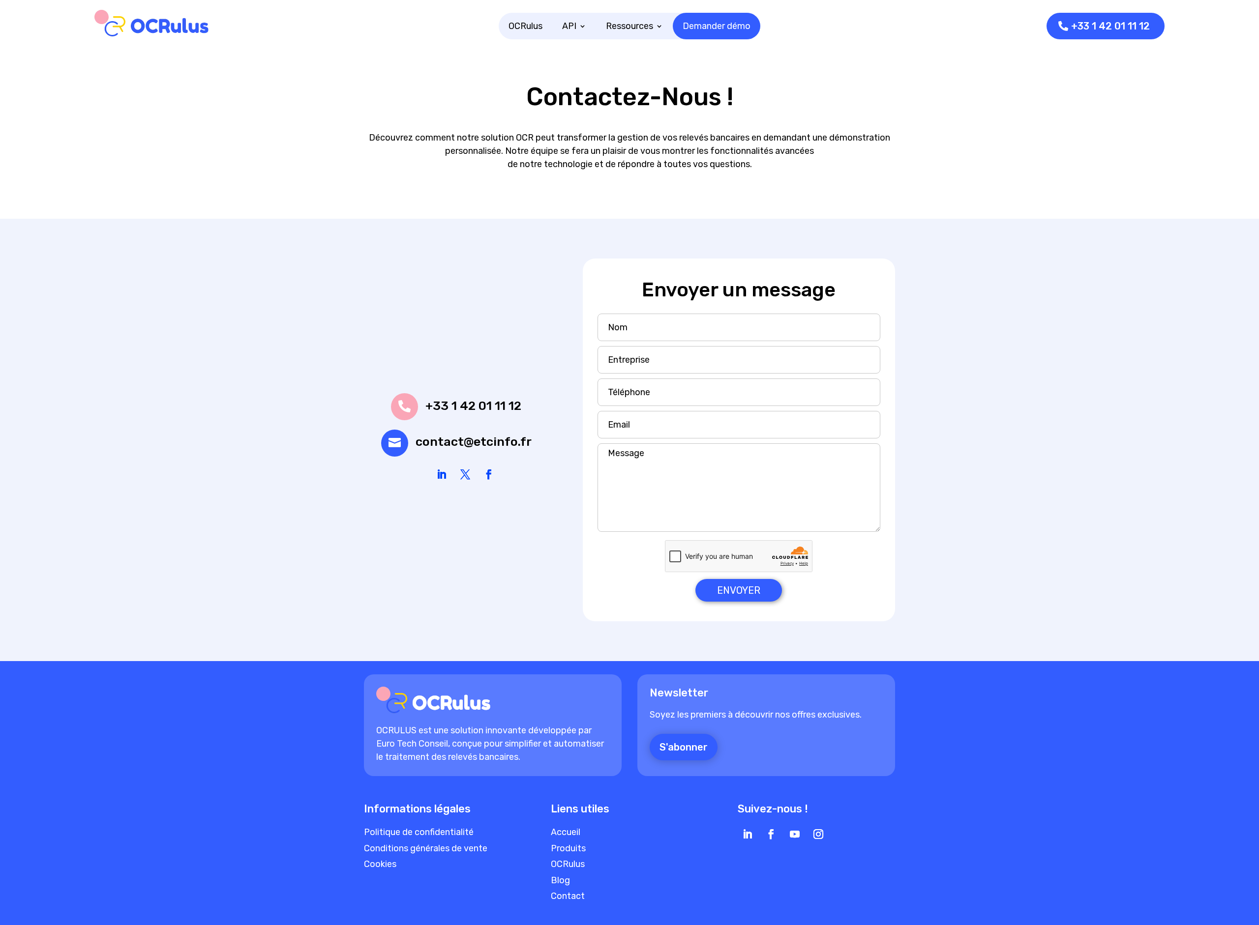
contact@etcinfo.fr (474, 441)
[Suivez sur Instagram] (818, 834)
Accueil (565, 832)
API (569, 26)
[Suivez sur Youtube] (795, 834)
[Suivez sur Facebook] (489, 474)
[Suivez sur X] (465, 474)
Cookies (380, 864)
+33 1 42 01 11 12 (1110, 26)
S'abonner (683, 747)
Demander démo (716, 26)
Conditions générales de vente (425, 848)
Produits (568, 848)
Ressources (629, 26)
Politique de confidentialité (419, 832)
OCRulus (525, 26)
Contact (568, 896)
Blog (560, 880)
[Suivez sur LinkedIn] (441, 474)
